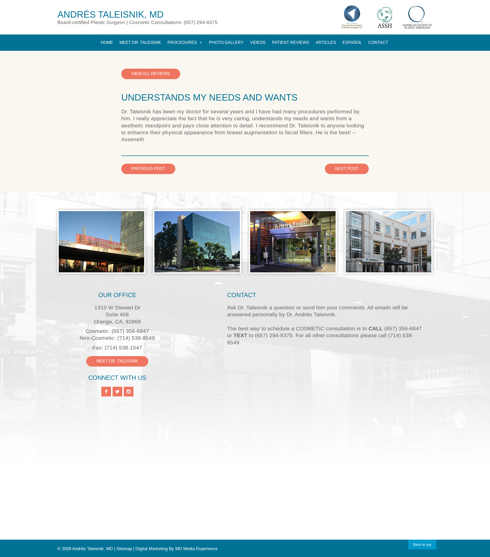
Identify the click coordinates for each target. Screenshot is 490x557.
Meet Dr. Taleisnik (140, 42)
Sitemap (124, 548)
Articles (326, 42)
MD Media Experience (196, 548)
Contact (378, 42)
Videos (258, 42)
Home (107, 42)
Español (352, 42)
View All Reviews (150, 73)
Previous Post (148, 168)
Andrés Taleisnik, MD (110, 14)
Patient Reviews (290, 42)
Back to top (422, 544)
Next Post (347, 168)
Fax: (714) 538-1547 (117, 347)
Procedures (182, 42)
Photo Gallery (226, 42)
